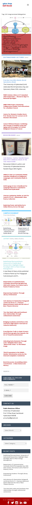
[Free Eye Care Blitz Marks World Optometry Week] (16, 68)
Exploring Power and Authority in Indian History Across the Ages (14, 206)
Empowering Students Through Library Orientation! (13, 293)
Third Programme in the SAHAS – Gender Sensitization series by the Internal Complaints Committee (14, 354)
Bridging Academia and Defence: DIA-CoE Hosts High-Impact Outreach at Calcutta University (15, 323)
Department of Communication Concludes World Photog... (23, 230)
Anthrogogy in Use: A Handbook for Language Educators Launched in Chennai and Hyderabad (15, 187)
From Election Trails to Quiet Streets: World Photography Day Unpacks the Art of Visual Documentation (16, 333)
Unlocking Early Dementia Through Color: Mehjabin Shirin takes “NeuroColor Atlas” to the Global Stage (14, 343)
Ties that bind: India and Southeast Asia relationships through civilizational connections (15, 313)
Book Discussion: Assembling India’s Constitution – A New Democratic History (15, 363)
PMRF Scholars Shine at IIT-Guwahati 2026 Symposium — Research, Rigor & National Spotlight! (16, 96)
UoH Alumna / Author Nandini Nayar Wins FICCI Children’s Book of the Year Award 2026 (16, 159)
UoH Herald (11, 500)
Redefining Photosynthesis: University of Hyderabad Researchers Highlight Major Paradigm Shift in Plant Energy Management (15, 44)
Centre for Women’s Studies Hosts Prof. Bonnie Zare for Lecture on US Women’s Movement (15, 115)
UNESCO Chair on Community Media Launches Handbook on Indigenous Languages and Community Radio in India (15, 177)
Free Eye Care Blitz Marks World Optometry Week (14, 81)
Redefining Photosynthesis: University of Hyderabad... (8, 230)
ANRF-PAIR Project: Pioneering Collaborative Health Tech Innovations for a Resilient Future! (16, 106)
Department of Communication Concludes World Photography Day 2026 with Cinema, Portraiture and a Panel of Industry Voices (15, 284)
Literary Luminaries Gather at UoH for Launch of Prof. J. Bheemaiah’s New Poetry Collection (16, 197)
